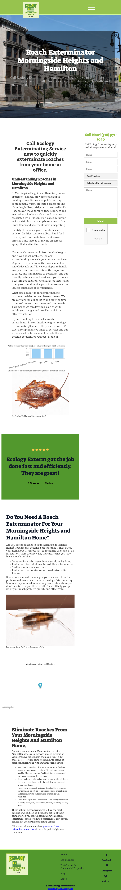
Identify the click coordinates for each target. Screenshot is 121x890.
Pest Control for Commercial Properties (72, 867)
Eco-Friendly (67, 860)
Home (63, 855)
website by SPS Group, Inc (60, 888)
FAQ (62, 873)
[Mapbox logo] (8, 707)
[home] (31, 7)
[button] (91, 7)
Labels (63, 879)
